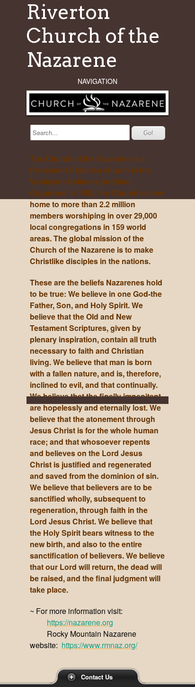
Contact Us (97, 676)
